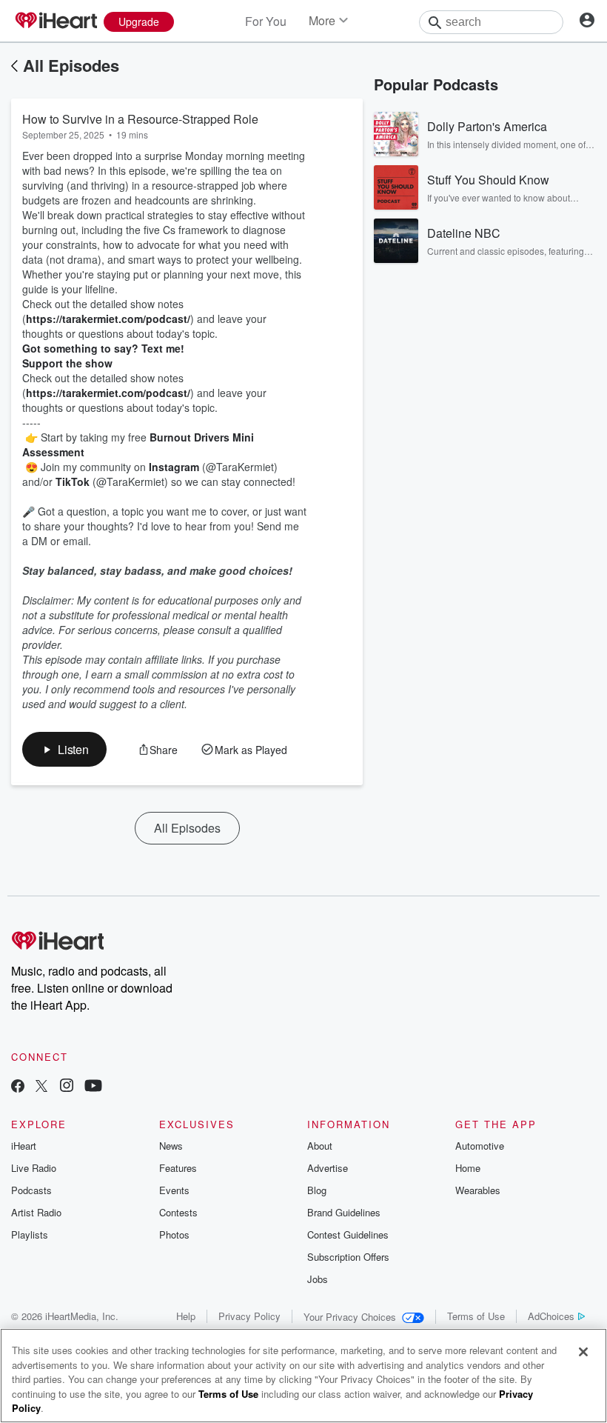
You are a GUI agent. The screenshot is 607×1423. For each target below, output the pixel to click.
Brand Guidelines (343, 1212)
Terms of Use (476, 1316)
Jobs (317, 1279)
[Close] (583, 1352)
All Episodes (71, 65)
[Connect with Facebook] (17, 1087)
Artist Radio (36, 1212)
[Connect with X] (41, 1087)
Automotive (479, 1146)
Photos (174, 1234)
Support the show (67, 363)
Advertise (327, 1168)
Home (467, 1168)
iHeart (23, 1146)
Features (178, 1168)
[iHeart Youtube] (93, 1087)
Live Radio (33, 1168)
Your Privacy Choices (350, 1317)
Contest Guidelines (348, 1234)
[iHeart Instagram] (66, 1087)
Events (174, 1190)
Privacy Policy (249, 1316)
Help (185, 1316)
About (319, 1146)
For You (265, 21)
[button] (64, 749)
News (171, 1146)
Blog (316, 1190)
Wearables (477, 1190)
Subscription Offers (348, 1257)
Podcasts (31, 1190)
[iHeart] (55, 21)
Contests (178, 1212)
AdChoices (551, 1316)
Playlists (29, 1234)
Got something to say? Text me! (103, 348)
